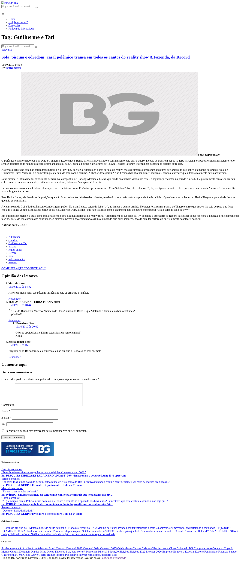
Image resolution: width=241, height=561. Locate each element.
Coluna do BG (185, 548)
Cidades (146, 548)
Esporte (199, 551)
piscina (12, 246)
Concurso (218, 548)
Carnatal (61, 548)
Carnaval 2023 (74, 548)
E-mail (6, 417)
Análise (27, 548)
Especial (190, 551)
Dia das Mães (39, 551)
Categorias (14, 25)
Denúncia (25, 551)
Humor (51, 554)
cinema (165, 548)
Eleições (124, 551)
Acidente (6, 548)
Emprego (167, 551)
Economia (92, 551)
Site (3, 424)
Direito (51, 551)
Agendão (17, 548)
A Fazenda (14, 236)
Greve (34, 554)
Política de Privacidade (21, 28)
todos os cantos (16, 259)
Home (11, 19)
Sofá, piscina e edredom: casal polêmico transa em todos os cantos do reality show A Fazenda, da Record (95, 57)
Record (12, 252)
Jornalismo (94, 554)
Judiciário (106, 554)
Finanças (223, 551)
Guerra (42, 554)
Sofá (11, 256)
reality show (15, 249)
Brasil (52, 548)
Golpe (27, 554)
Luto (114, 554)
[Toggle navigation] (2, 13)
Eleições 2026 (154, 551)
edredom (13, 240)
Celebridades (124, 548)
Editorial (103, 551)
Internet (83, 554)
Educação (113, 551)
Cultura (14, 551)
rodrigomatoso (13, 67)
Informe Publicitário (67, 554)
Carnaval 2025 (108, 548)
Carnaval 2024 (91, 548)
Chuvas (137, 548)
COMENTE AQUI (12, 268)
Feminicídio (211, 551)
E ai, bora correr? (18, 22)
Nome (5, 411)
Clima (173, 548)
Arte (34, 548)
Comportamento (203, 548)
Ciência (156, 548)
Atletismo (43, 548)
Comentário (7, 404)
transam (12, 262)
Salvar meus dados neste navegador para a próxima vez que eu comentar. (46, 430)
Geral (19, 554)
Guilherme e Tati (17, 243)
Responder (14, 298)
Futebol (233, 551)
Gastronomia (8, 554)
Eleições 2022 (137, 551)
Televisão (6, 49)
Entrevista (179, 551)
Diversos (60, 551)
